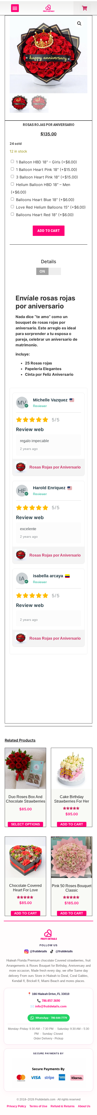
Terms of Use (38, 1106)
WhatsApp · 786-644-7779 (51, 1017)
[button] (15, 8)
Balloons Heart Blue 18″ (45, 199)
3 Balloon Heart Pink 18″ (47, 177)
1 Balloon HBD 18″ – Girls (46, 162)
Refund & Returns (63, 1106)
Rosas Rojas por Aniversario (55, 467)
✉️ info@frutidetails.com (48, 1006)
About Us (84, 1106)
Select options (25, 824)
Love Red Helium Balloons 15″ (51, 207)
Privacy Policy (16, 1106)
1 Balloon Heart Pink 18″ (46, 169)
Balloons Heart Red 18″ (45, 214)
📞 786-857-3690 (48, 1000)
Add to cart (48, 231)
